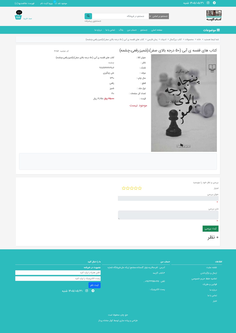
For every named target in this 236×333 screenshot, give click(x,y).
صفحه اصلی (156, 30)
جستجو (143, 30)
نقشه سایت (211, 267)
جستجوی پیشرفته (93, 21)
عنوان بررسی (213, 194)
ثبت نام (95, 285)
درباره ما (98, 30)
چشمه (111, 62)
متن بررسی (213, 209)
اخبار (215, 301)
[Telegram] (214, 2)
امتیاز (216, 188)
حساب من (132, 30)
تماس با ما (110, 30)
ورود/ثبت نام (46, 3)
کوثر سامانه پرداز (105, 320)
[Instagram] (208, 2)
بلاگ (121, 30)
